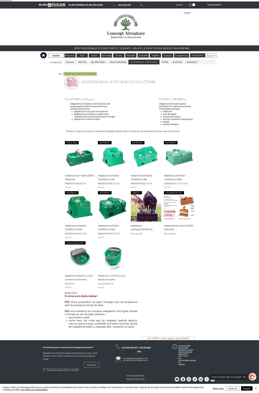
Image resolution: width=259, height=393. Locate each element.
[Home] (43, 55)
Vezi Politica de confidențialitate (34, 389)
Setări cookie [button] (218, 388)
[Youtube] (177, 379)
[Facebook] (183, 379)
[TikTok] (194, 379)
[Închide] (255, 388)
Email (46, 359)
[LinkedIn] (200, 379)
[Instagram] (189, 379)
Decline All (232, 388)
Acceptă (246, 388)
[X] (206, 379)
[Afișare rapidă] (113, 256)
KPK (179, 358)
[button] (181, 5)
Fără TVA (68, 187)
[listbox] (181, 5)
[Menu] (43, 62)
